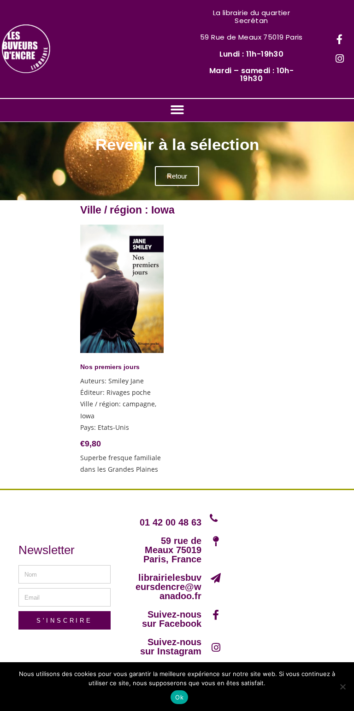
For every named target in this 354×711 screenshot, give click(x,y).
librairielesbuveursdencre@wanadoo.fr (168, 586)
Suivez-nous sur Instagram (170, 646)
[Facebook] (339, 39)
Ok (179, 697)
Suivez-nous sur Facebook (171, 619)
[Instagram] (339, 59)
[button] (177, 110)
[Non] (342, 686)
